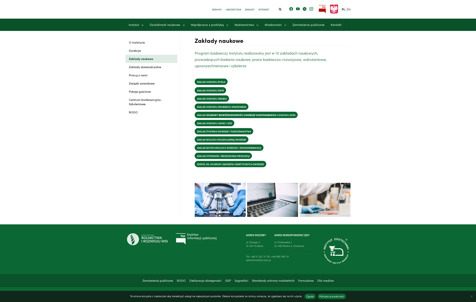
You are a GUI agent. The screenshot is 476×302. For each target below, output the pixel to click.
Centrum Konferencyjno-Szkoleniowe (145, 102)
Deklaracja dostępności (205, 280)
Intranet (263, 9)
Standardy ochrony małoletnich (273, 280)
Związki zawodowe (142, 83)
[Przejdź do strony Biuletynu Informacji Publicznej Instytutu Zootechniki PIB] (322, 9)
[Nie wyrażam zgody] (471, 296)
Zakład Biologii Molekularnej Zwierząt (221, 139)
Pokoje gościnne (140, 91)
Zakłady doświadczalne (145, 67)
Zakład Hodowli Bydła (211, 81)
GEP (228, 280)
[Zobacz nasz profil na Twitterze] (304, 9)
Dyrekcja (135, 50)
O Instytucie (137, 42)
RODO (133, 112)
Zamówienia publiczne (308, 25)
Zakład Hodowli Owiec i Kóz (214, 123)
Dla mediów (325, 280)
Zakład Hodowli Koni (246, 115)
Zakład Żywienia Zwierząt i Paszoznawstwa (224, 131)
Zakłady (250, 9)
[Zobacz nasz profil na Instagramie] (311, 9)
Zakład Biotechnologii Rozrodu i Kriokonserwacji (229, 147)
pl (343, 9)
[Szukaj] (280, 9)
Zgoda (310, 296)
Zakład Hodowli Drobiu (212, 98)
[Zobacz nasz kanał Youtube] (298, 9)
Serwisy (217, 9)
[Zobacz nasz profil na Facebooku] (291, 9)
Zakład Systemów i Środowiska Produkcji (223, 156)
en (348, 9)
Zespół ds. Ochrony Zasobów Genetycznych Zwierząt (230, 164)
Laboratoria (233, 9)
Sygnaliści (241, 280)
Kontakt (336, 25)
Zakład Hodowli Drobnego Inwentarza (221, 106)
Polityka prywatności (331, 296)
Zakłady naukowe (141, 59)
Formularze (306, 280)
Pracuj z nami (138, 75)
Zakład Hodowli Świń (210, 90)
